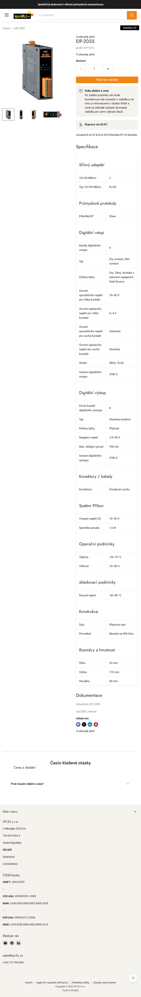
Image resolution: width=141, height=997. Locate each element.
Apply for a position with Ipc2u (52, 982)
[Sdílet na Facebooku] (78, 724)
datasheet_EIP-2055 (88, 704)
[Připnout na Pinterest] (96, 724)
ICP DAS (89, 48)
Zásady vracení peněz (104, 982)
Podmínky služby (80, 982)
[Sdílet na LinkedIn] (90, 724)
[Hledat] (132, 15)
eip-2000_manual (86, 711)
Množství (81, 60)
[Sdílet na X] (84, 724)
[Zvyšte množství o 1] (108, 69)
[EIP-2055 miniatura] (8, 114)
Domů (6, 28)
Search (28, 982)
